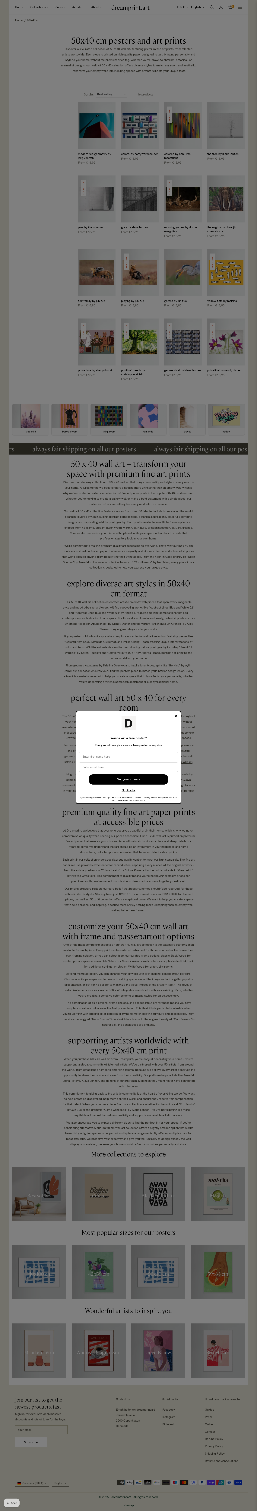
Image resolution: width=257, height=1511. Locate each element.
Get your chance (128, 779)
